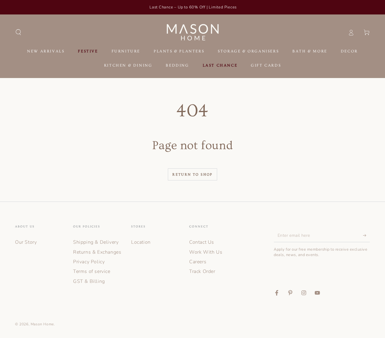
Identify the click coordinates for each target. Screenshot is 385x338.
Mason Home (42, 324)
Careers (197, 261)
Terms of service (91, 271)
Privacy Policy (89, 261)
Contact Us (201, 242)
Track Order (202, 271)
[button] (18, 32)
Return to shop (192, 175)
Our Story (26, 242)
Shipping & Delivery (96, 242)
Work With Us (205, 252)
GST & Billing (89, 281)
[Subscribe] (366, 235)
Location (141, 242)
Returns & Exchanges (97, 252)
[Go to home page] (192, 32)
